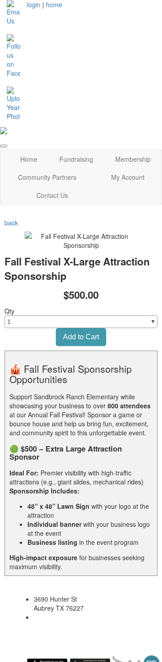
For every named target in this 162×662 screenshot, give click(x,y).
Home (28, 159)
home (54, 4)
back (11, 222)
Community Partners (47, 177)
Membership (133, 159)
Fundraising (76, 159)
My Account (127, 177)
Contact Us (52, 195)
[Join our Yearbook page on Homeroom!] (13, 102)
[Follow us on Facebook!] (13, 54)
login (33, 4)
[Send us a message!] (13, 11)
